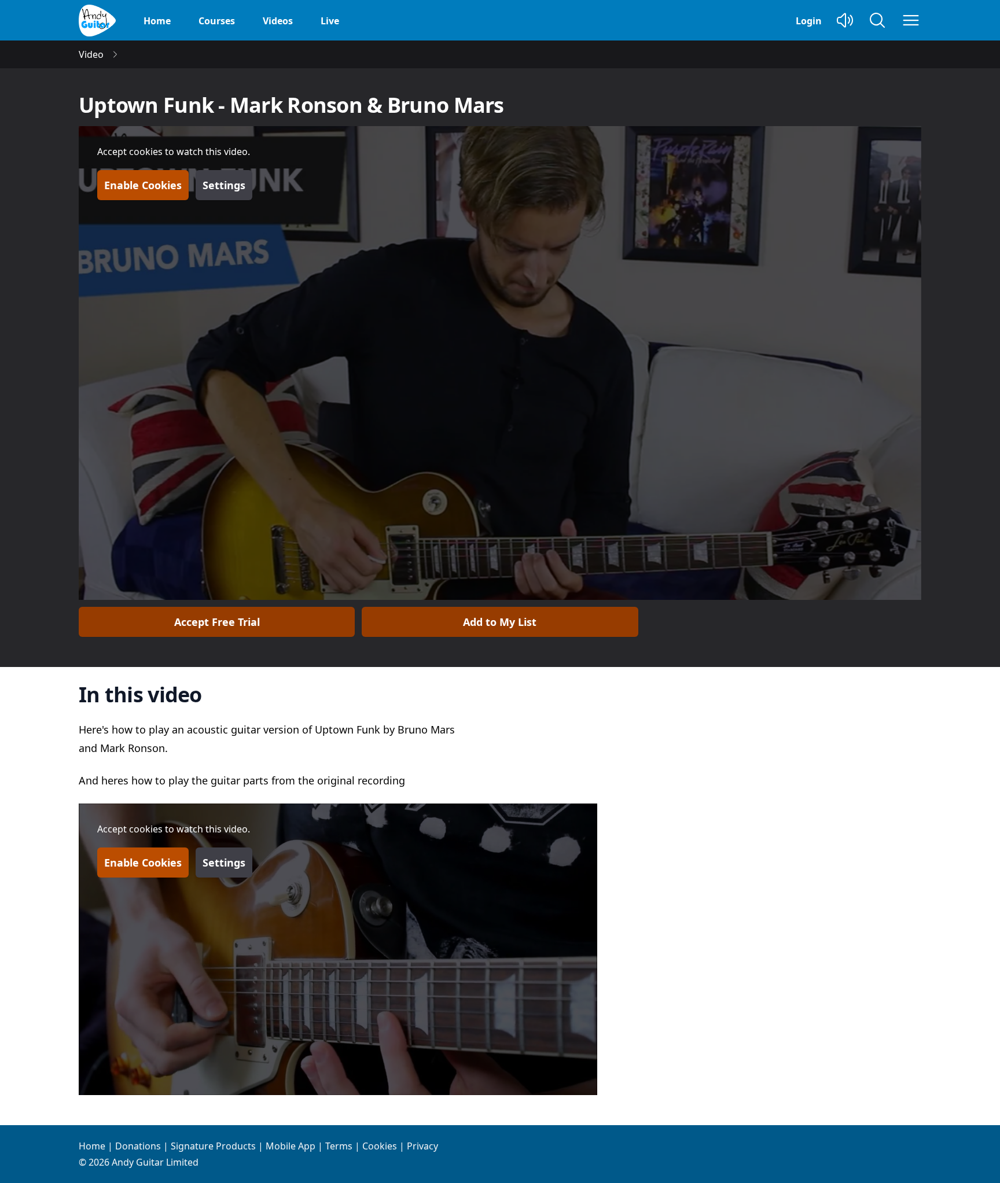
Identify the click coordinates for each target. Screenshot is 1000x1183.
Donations (138, 1146)
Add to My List (499, 622)
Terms (338, 1146)
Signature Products (213, 1146)
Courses (216, 20)
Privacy (422, 1146)
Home (157, 20)
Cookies (379, 1146)
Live (330, 20)
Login (809, 20)
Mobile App (290, 1146)
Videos (278, 20)
